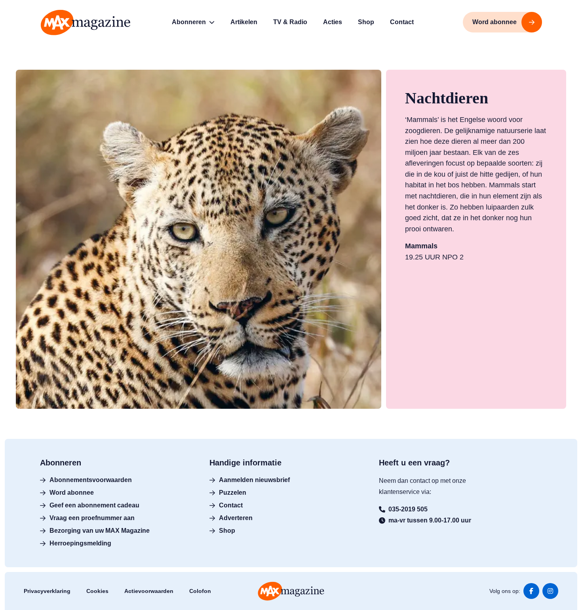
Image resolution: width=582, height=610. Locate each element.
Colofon (200, 591)
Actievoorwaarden (148, 591)
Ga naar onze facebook (531, 591)
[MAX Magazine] (85, 22)
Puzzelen (232, 492)
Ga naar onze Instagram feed (550, 591)
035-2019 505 (408, 509)
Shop (227, 530)
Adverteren (236, 518)
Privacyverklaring (47, 591)
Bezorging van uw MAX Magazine (99, 530)
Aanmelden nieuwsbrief (254, 480)
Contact (231, 505)
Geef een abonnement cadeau (94, 505)
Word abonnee (71, 492)
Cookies (97, 591)
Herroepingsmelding (80, 543)
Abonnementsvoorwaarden (90, 480)
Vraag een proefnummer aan (92, 518)
